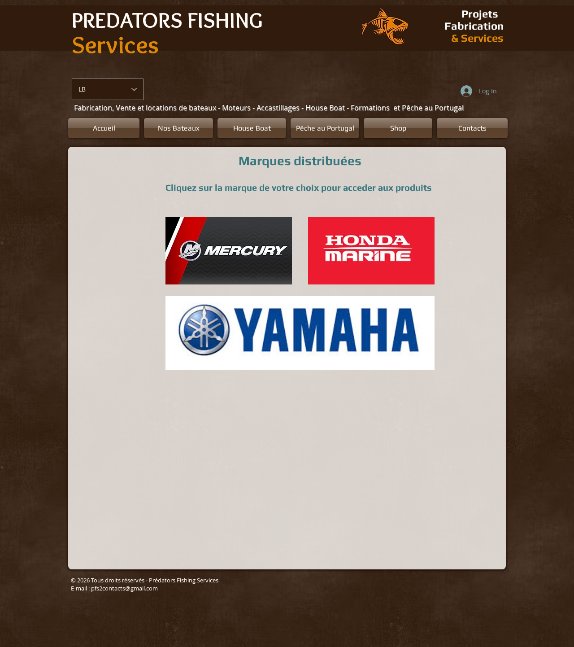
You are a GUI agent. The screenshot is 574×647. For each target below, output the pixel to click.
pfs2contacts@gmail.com (124, 588)
